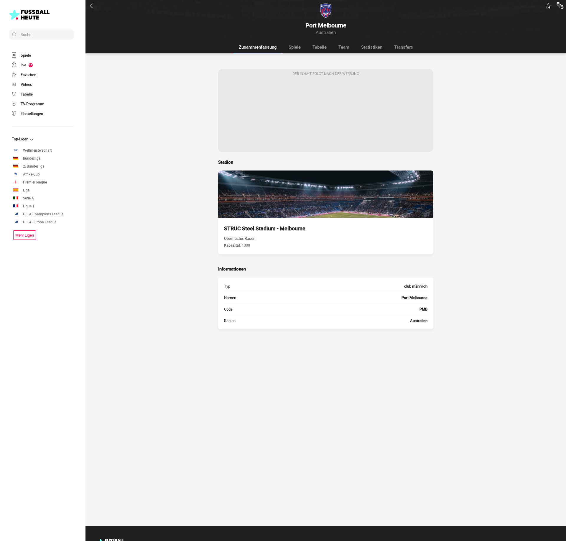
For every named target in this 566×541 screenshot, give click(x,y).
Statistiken (371, 47)
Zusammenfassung (258, 47)
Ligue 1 (28, 206)
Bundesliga (32, 158)
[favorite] (548, 6)
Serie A (28, 198)
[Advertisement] (326, 115)
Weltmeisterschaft (37, 150)
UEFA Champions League (43, 214)
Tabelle (319, 47)
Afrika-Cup (31, 174)
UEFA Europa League (39, 221)
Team (343, 47)
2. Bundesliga (34, 166)
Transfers (403, 47)
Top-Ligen (20, 139)
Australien (418, 320)
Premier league (35, 182)
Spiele (295, 47)
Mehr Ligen (24, 235)
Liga (26, 190)
